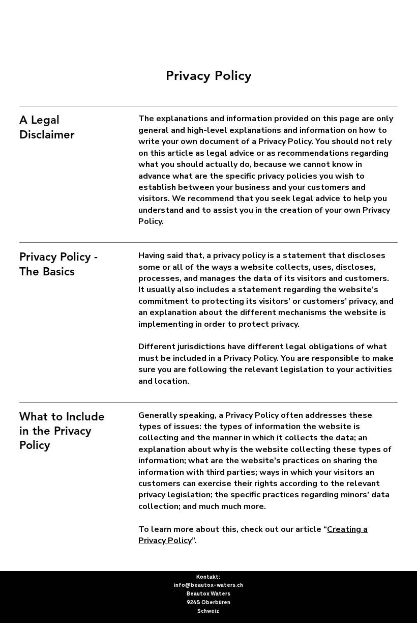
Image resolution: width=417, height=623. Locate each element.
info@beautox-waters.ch (208, 585)
